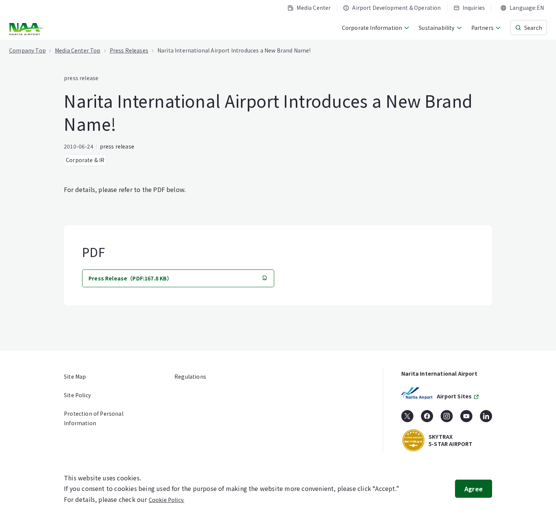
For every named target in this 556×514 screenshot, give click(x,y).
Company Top (27, 50)
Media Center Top (78, 50)
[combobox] (522, 8)
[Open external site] (407, 418)
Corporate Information (372, 27)
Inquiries (474, 7)
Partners (482, 27)
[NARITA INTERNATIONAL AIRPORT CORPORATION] (27, 29)
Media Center (314, 7)
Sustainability (436, 27)
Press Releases (129, 50)
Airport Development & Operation (396, 7)
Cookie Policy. (166, 499)
